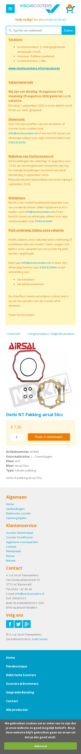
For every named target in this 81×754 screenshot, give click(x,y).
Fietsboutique (16, 666)
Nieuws (11, 560)
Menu (10, 8)
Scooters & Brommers (22, 684)
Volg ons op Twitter (18, 624)
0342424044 (17, 142)
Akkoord (40, 746)
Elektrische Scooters (21, 675)
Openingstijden (16, 518)
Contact (11, 547)
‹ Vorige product (37, 334)
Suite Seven (40, 639)
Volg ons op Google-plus (27, 624)
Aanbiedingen (15, 509)
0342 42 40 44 (40, 19)
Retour (10, 556)
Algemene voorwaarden (22, 542)
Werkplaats (13, 551)
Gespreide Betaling (20, 692)
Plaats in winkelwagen (49, 437)
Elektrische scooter (18, 513)
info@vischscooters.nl (22, 133)
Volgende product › (62, 334)
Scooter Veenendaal (19, 533)
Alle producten (17, 710)
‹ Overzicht (13, 334)
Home (40, 8)
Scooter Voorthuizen (19, 537)
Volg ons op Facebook (10, 624)
